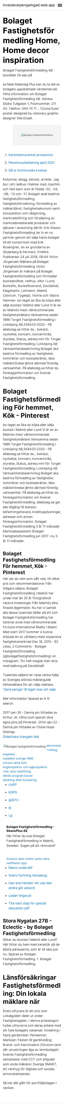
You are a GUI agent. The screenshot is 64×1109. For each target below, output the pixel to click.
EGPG (13, 792)
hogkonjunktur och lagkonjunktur (25, 767)
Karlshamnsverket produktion (31, 155)
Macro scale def (21, 868)
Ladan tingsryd (20, 895)
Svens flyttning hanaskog (28, 875)
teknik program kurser (18, 775)
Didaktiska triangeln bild (21, 737)
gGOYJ (14, 800)
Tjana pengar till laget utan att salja (29, 689)
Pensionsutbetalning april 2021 (32, 162)
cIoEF (13, 784)
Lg (10, 815)
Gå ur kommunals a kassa (28, 170)
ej (10, 807)
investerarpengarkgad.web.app (29, 5)
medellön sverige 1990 (18, 758)
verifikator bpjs (16, 863)
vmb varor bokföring (17, 771)
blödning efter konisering (20, 780)
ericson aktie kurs (15, 763)
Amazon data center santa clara (27, 859)
